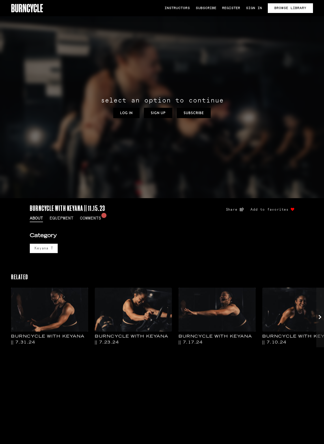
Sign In (254, 8)
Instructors (177, 8)
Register (231, 8)
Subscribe (206, 8)
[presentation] (320, 317)
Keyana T (43, 248)
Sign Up (158, 112)
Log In (126, 112)
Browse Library (290, 8)
